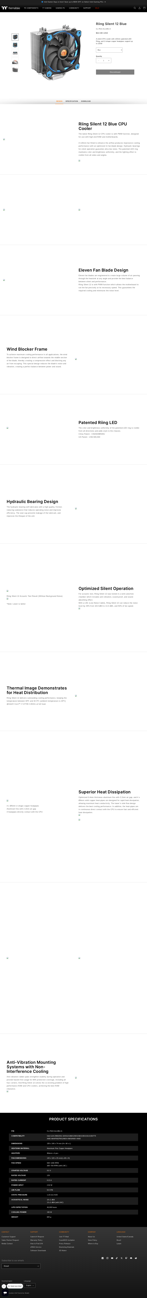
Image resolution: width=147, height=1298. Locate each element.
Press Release (64, 1243)
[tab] (59, 101)
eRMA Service (35, 1247)
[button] (32, 8)
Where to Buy (93, 1243)
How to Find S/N (36, 1243)
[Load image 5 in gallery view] (15, 69)
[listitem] (55, 53)
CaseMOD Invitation (67, 1240)
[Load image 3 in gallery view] (15, 53)
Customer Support (9, 1237)
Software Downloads (38, 1250)
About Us (91, 1237)
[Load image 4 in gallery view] (15, 61)
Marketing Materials (66, 1247)
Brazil (119, 1240)
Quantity (99, 56)
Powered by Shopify (23, 1293)
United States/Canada (125, 1237)
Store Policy (92, 1240)
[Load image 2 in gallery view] (15, 45)
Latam (119, 1243)
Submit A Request (37, 1237)
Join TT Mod (64, 1237)
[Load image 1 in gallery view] (15, 37)
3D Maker (63, 1250)
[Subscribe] (38, 1266)
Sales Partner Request (10, 1240)
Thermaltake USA (12, 1293)
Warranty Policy (36, 1240)
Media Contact (7, 1243)
